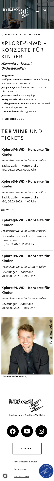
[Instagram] (41, 431)
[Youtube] (27, 431)
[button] (5, 476)
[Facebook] (13, 431)
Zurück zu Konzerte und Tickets (23, 35)
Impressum (20, 469)
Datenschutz (21, 476)
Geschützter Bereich (26, 461)
